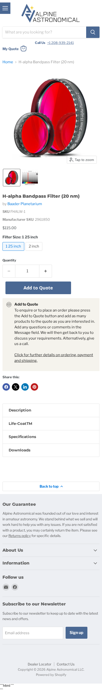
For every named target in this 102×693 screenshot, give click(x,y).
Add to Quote (38, 288)
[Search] (93, 32)
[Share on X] (15, 387)
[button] (11, 177)
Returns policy (19, 536)
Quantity (9, 260)
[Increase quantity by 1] (45, 271)
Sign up (76, 632)
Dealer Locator (39, 664)
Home (7, 62)
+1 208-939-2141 (60, 43)
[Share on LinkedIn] (25, 387)
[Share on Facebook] (6, 387)
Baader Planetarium (24, 204)
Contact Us (66, 664)
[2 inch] (35, 252)
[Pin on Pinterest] (34, 387)
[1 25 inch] (14, 252)
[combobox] (44, 32)
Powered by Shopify (51, 675)
